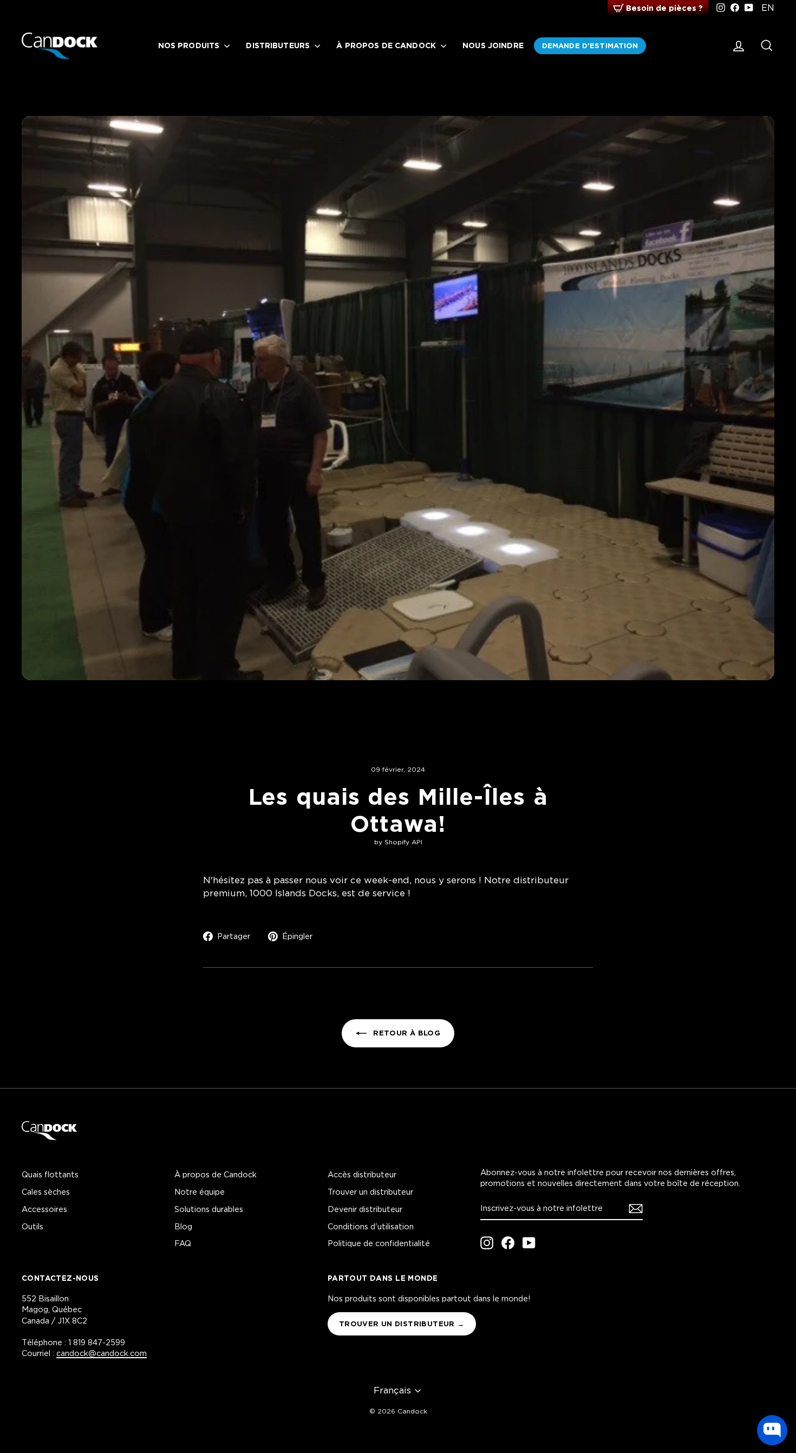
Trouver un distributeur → (402, 1323)
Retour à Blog (405, 1033)
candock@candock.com (101, 1353)
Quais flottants (50, 1174)
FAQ (182, 1243)
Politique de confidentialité (379, 1243)
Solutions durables (208, 1209)
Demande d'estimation (590, 45)
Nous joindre (493, 45)
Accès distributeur (362, 1174)
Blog (183, 1226)
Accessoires (44, 1209)
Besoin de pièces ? (664, 8)
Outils (32, 1226)
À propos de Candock (387, 45)
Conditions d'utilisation (371, 1226)
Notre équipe (199, 1192)
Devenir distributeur (365, 1209)
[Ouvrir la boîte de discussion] (772, 1430)
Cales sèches (46, 1192)
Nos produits (190, 45)
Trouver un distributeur (370, 1192)
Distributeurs (279, 45)
